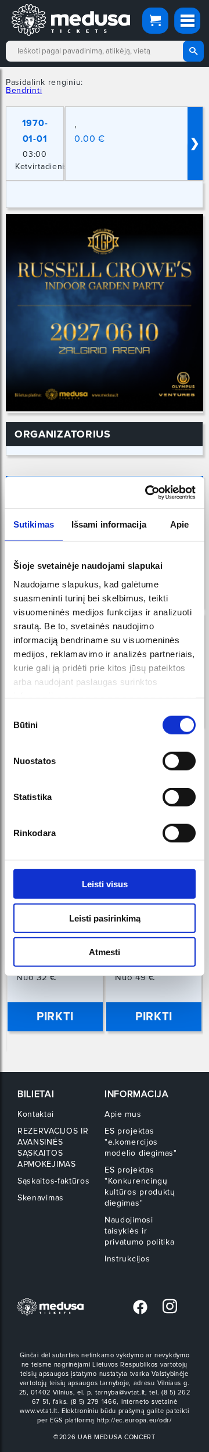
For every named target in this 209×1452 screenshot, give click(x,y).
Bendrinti (24, 90)
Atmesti (104, 952)
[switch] (179, 761)
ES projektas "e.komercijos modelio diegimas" (141, 1142)
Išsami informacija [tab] (108, 524)
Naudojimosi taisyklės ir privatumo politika (140, 1231)
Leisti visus (105, 884)
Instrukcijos (127, 1259)
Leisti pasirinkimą (104, 918)
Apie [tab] (179, 524)
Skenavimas (40, 1198)
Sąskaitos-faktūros (53, 1181)
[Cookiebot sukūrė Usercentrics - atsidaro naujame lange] (147, 492)
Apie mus (123, 1114)
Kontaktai (35, 1114)
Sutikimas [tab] (33, 524)
